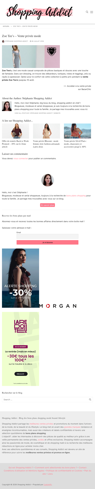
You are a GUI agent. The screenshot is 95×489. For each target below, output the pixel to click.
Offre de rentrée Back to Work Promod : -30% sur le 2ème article (15, 143)
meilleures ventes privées (41, 423)
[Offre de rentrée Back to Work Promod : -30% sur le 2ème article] (15, 131)
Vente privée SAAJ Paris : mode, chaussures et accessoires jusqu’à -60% (75, 143)
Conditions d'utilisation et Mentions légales (24, 470)
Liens (50, 474)
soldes (41, 439)
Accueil (6, 26)
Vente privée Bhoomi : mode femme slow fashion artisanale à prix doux (46, 143)
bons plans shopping (76, 195)
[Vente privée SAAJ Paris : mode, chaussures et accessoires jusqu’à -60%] (77, 131)
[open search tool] (87, 12)
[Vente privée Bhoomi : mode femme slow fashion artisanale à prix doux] (46, 131)
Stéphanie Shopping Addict (16, 41)
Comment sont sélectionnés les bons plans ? (56, 467)
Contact (82, 467)
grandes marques (72, 427)
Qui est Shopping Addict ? (21, 467)
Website (57, 113)
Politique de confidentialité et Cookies (64, 470)
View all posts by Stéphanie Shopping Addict (34, 113)
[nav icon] (91, 12)
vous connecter (20, 158)
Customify (48, 484)
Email (19, 232)
